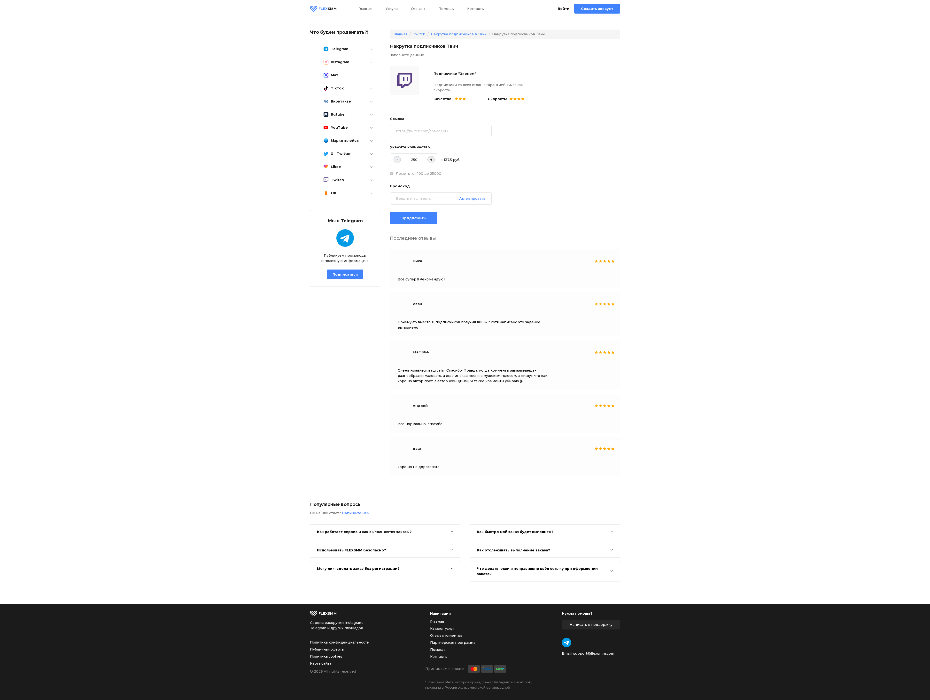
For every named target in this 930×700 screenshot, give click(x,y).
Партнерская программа (452, 642)
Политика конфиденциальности (339, 642)
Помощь (446, 9)
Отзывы (418, 9)
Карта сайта (320, 663)
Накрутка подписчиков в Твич (459, 34)
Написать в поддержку (591, 624)
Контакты (475, 9)
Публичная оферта (327, 649)
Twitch (419, 34)
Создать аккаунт (597, 9)
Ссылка (397, 119)
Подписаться (345, 274)
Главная (365, 9)
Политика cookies (326, 656)
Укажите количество (410, 147)
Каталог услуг (442, 628)
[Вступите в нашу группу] (566, 642)
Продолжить (414, 218)
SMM (327, 9)
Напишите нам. (356, 513)
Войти (563, 9)
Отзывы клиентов (446, 635)
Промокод (400, 186)
